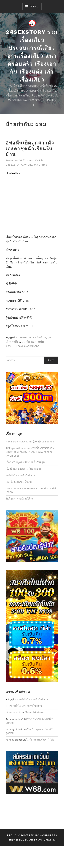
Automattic (47, 839)
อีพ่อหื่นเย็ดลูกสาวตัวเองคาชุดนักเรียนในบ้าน (30, 148)
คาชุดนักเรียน (37, 337)
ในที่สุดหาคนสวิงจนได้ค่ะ (20, 498)
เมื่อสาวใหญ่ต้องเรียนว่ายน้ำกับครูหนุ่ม (27, 462)
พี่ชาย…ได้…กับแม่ (34, 712)
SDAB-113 (22, 337)
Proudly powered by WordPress (32, 835)
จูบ (49, 337)
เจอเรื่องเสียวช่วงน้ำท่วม (19, 481)
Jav (30, 164)
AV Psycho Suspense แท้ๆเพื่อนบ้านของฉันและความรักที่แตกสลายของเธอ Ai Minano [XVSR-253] (30, 452)
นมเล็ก (26, 341)
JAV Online (40, 164)
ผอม (34, 341)
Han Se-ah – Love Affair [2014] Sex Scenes (30, 441)
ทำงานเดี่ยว (13, 341)
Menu (34, 6)
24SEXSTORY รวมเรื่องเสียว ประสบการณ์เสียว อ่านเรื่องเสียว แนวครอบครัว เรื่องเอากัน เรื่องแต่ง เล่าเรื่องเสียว (32, 56)
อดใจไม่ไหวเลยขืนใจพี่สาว (20, 475)
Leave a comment (27, 346)
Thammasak (13, 712)
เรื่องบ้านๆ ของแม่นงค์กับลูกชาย (23, 468)
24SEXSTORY (14, 164)
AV (25, 164)
